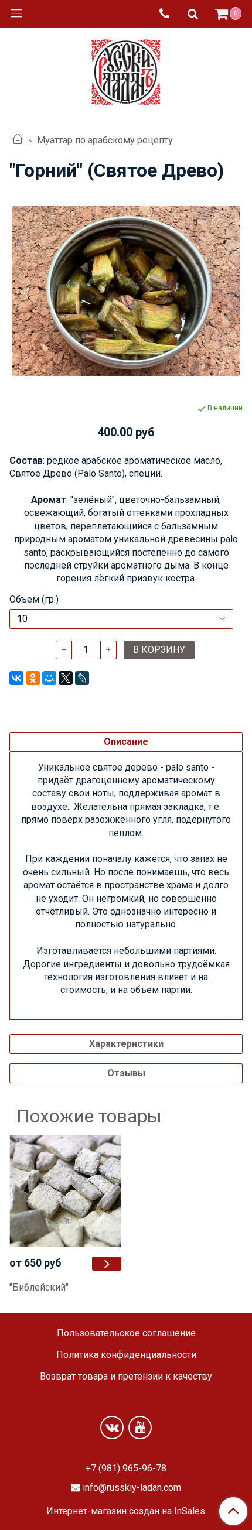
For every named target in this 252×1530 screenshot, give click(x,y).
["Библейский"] (106, 1263)
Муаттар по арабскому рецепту (105, 140)
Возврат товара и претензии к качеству (126, 1376)
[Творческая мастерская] (126, 70)
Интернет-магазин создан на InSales (125, 1511)
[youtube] (140, 1427)
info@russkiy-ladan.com (132, 1487)
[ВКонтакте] (16, 678)
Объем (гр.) (34, 599)
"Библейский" (39, 1287)
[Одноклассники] (33, 678)
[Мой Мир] (49, 678)
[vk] (112, 1427)
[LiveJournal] (82, 678)
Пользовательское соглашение (126, 1333)
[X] (66, 678)
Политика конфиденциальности (126, 1354)
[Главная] (17, 140)
